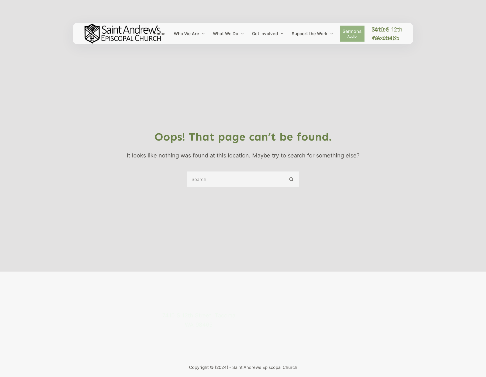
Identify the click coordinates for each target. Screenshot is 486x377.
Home (159, 33)
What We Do (225, 33)
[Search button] (291, 179)
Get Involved (265, 33)
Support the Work (309, 33)
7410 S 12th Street (387, 29)
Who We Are (186, 33)
